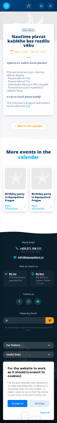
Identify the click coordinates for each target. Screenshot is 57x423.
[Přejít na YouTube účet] (37, 301)
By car (13, 274)
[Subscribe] (49, 320)
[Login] (50, 5)
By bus (40, 274)
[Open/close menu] (6, 5)
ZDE (28, 106)
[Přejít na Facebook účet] (19, 301)
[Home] (28, 6)
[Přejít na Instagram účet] (28, 301)
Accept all (17, 403)
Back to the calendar (30, 126)
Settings (40, 403)
